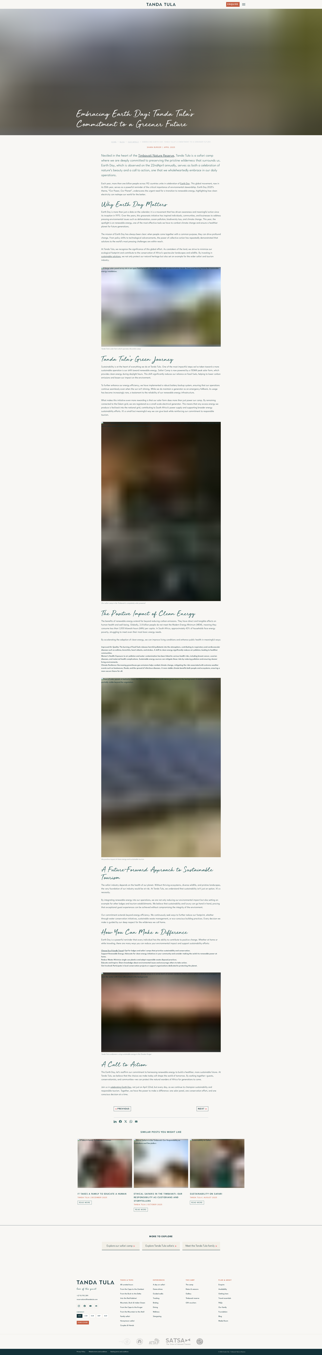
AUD (105, 1316)
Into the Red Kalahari (128, 1298)
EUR (92, 1316)
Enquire (232, 4)
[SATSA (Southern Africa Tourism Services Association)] (178, 1341)
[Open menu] (243, 4)
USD (79, 1316)
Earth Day (185, 184)
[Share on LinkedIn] (115, 1121)
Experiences (159, 1280)
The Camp (190, 1280)
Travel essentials (224, 1298)
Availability (222, 1289)
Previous (123, 1109)
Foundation (222, 1312)
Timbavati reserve (192, 1298)
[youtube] (90, 1306)
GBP (99, 1316)
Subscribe (83, 1322)
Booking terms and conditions (120, 1351)
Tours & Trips (127, 1280)
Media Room (223, 1321)
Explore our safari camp (120, 1246)
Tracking (156, 1298)
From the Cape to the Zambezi (132, 1289)
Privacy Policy (81, 1351)
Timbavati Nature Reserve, (156, 155)
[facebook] (85, 1306)
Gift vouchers (191, 1303)
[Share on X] (125, 1121)
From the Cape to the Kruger (131, 1307)
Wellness (156, 1312)
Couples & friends (127, 1325)
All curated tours (126, 1285)
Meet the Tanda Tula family (200, 1246)
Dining (155, 1307)
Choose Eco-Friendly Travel (112, 951)
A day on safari (159, 1285)
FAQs (220, 1303)
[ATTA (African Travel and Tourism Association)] (154, 1341)
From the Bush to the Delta (130, 1294)
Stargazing (157, 1316)
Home (114, 142)
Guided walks (158, 1294)
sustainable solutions (111, 257)
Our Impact (133, 142)
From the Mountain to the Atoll (132, 1312)
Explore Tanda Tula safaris (160, 1246)
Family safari (125, 1316)
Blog (122, 142)
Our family (222, 1307)
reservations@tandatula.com (87, 1299)
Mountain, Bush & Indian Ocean (132, 1303)
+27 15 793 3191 (82, 1296)
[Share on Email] (136, 1121)
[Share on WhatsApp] (131, 1121)
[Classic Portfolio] (124, 1341)
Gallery (188, 1294)
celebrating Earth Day (120, 1087)
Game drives (158, 1289)
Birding (155, 1303)
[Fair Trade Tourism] (199, 1341)
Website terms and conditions (98, 1351)
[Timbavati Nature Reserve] (139, 1341)
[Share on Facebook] (120, 1121)
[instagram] (79, 1306)
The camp (189, 1285)
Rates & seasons (192, 1289)
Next (201, 1109)
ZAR (86, 1316)
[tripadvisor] (96, 1306)
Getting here (223, 1294)
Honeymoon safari (127, 1321)
